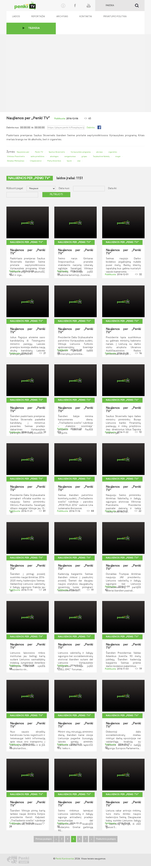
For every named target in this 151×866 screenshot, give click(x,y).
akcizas (99, 152)
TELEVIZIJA (34, 28)
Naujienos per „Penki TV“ (26, 242)
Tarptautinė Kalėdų (101, 156)
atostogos (54, 156)
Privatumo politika (115, 16)
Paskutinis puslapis (106, 839)
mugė (117, 156)
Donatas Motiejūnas (15, 161)
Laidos (16, 16)
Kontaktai (85, 16)
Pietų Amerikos (54, 161)
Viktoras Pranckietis (16, 156)
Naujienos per (23, 152)
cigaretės (112, 152)
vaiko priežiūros (37, 156)
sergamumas (70, 156)
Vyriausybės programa (81, 152)
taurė (69, 161)
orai (78, 161)
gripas (84, 156)
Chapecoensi (36, 161)
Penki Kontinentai (65, 859)
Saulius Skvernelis (57, 152)
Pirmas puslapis (44, 839)
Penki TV (39, 152)
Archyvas (62, 16)
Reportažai (38, 16)
